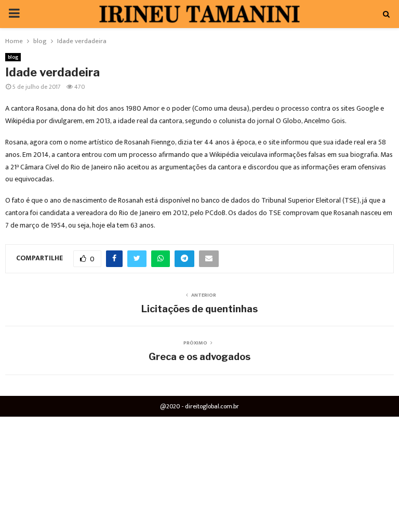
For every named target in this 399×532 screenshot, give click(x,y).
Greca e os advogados (199, 356)
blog (13, 57)
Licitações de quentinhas (199, 308)
